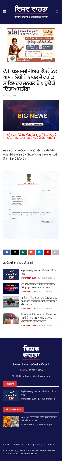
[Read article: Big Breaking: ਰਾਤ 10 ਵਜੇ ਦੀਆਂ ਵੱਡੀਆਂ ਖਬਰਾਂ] (11, 274)
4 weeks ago (42, 425)
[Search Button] (57, 12)
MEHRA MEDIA (30, 454)
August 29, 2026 (45, 278)
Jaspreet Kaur (29, 278)
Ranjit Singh (28, 425)
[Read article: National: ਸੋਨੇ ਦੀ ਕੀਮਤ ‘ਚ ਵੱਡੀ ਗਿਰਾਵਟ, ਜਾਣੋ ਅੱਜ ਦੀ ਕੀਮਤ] (11, 421)
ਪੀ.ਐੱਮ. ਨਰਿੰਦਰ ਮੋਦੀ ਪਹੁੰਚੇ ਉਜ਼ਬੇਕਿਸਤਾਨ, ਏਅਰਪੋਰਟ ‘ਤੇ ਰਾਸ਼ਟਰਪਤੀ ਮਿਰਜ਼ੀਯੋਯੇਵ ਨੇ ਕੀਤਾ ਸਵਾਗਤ (39, 301)
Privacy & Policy (35, 444)
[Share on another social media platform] (55, 252)
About (6, 444)
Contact (50, 444)
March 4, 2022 (9, 95)
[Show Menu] (4, 12)
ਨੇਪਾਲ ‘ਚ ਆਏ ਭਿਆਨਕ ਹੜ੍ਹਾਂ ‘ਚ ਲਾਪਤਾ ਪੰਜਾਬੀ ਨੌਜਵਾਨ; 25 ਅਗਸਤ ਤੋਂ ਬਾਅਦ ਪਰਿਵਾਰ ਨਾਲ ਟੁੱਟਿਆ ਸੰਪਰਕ (38, 318)
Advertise (18, 444)
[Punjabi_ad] (31, 45)
